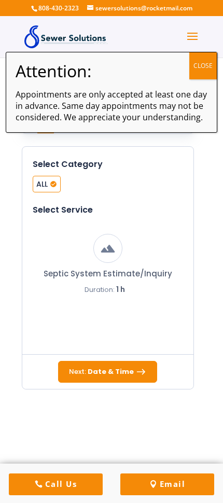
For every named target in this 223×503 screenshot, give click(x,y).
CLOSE (203, 65)
